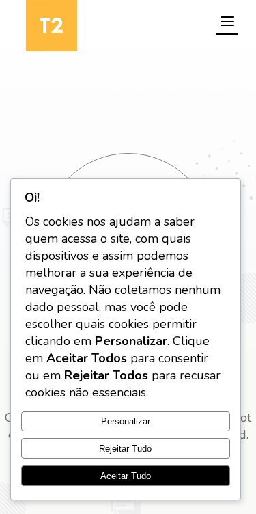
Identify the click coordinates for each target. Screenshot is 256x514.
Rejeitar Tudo (125, 449)
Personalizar (125, 421)
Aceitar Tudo (125, 476)
